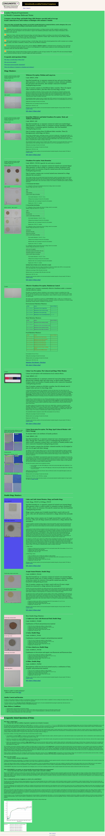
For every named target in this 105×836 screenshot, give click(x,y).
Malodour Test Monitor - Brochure (36, 362)
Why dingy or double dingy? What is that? (14, 59)
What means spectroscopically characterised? (14, 64)
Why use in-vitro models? (10, 62)
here (20, 692)
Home (24, 8)
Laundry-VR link (29, 108)
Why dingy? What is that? (33, 111)
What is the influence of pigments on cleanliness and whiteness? (19, 67)
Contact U (28, 8)
